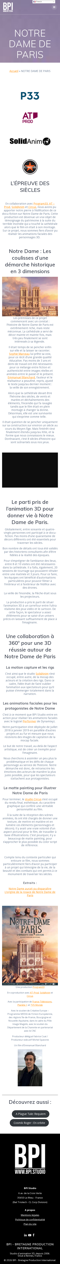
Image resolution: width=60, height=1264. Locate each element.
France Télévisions (42, 1001)
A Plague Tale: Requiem (31, 1114)
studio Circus (33, 799)
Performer (29, 721)
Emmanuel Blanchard (21, 377)
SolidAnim (18, 207)
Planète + (22, 1005)
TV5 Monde (37, 1005)
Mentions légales (30, 1215)
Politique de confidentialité (30, 1219)
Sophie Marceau (19, 354)
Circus (32, 207)
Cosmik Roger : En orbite (29, 1123)
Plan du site (30, 1224)
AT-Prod (34, 992)
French (39, 2)
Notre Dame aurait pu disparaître (30, 889)
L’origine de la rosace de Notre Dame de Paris (30, 893)
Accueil (13, 71)
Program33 (40, 203)
